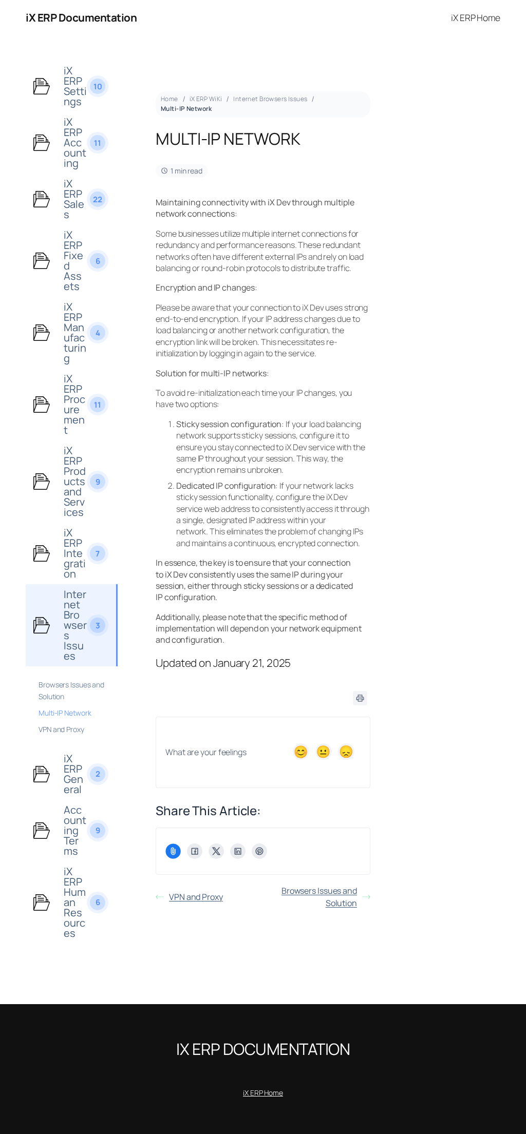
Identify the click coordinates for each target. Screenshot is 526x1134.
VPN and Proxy (196, 896)
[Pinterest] (259, 851)
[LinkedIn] (238, 851)
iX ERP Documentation (81, 17)
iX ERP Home (263, 1093)
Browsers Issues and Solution (319, 897)
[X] (216, 851)
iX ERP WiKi (206, 98)
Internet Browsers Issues (270, 98)
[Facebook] (194, 851)
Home (169, 98)
